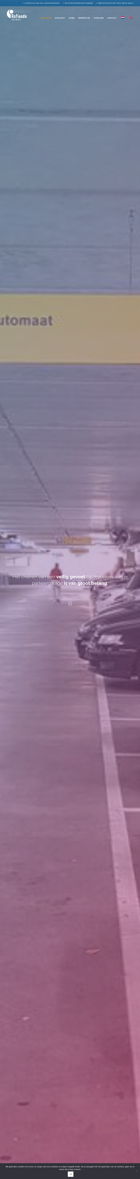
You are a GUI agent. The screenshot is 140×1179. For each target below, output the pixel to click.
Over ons (99, 18)
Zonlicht (60, 18)
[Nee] (136, 1171)
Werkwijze (84, 18)
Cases (72, 18)
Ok (70, 1174)
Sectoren (46, 18)
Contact (112, 18)
